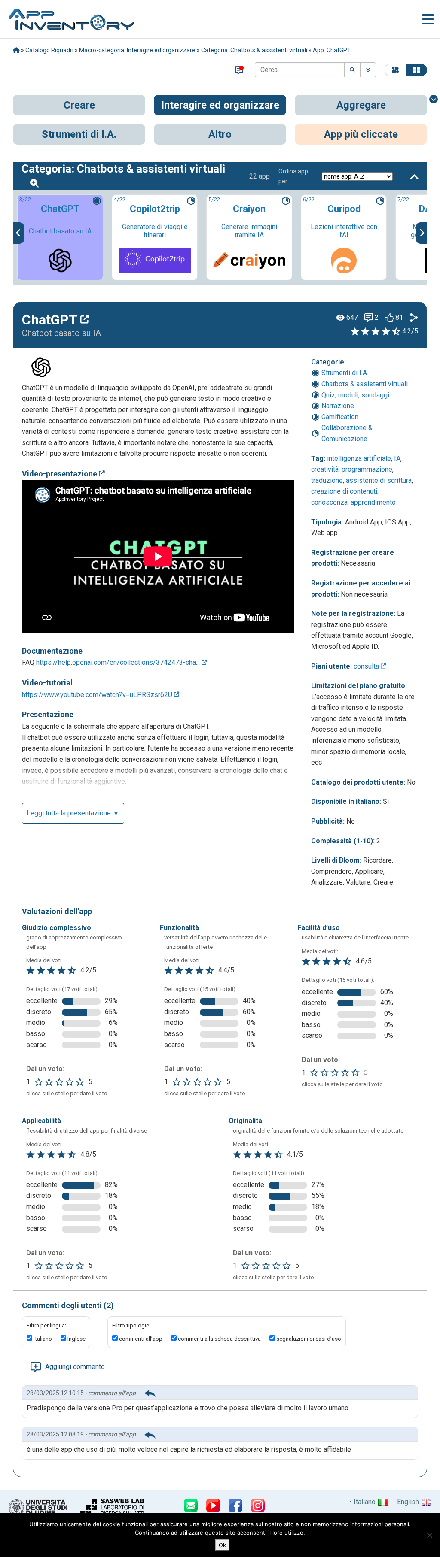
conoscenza (329, 502)
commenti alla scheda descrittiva (219, 1339)
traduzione (327, 480)
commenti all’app (140, 1339)
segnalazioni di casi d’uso (308, 1339)
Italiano (43, 1339)
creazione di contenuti (344, 491)
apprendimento (373, 502)
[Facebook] (235, 1505)
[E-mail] (191, 1505)
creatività (325, 469)
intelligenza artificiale (359, 458)
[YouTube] (213, 1505)
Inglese (76, 1339)
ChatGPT (51, 320)
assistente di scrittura (379, 480)
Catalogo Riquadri (49, 50)
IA (397, 458)
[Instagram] (258, 1505)
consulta (367, 666)
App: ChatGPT (332, 50)
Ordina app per (293, 176)
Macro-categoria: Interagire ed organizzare (137, 50)
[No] (429, 1535)
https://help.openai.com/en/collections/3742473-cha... (119, 662)
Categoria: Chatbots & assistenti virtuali (254, 50)
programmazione (367, 469)
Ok (222, 1545)
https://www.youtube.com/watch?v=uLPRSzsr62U (98, 695)
